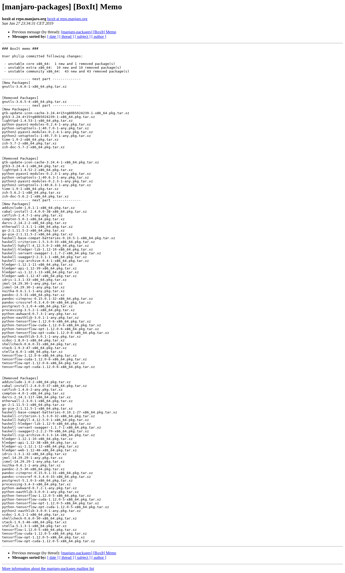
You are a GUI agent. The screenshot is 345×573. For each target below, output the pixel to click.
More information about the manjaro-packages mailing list (48, 568)
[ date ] (52, 36)
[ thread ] (66, 36)
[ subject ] (82, 36)
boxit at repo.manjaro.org (67, 19)
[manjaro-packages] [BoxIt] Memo (88, 32)
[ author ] (98, 36)
